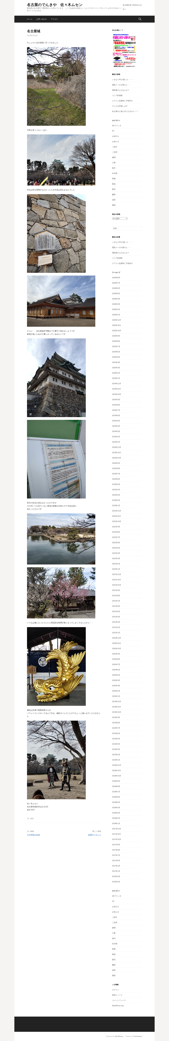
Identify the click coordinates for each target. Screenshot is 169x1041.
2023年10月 (116, 458)
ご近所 (114, 152)
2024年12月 (116, 384)
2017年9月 (116, 845)
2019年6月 (116, 733)
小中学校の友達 (33, 835)
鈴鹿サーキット (94, 835)
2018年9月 (116, 781)
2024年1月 (116, 442)
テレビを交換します (120, 106)
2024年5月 (116, 421)
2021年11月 (116, 580)
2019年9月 (116, 717)
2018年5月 (116, 802)
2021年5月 (116, 611)
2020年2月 (116, 691)
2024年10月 (116, 394)
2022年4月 (116, 553)
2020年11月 (116, 643)
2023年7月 (116, 474)
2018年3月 (116, 813)
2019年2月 (116, 755)
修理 (114, 157)
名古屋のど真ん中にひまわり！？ (125, 111)
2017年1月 (116, 871)
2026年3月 (116, 304)
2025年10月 (116, 331)
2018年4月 (116, 808)
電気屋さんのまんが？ (120, 90)
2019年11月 (116, 707)
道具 (114, 200)
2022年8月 (116, 532)
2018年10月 (116, 776)
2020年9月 (116, 654)
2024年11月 (116, 389)
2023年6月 (116, 479)
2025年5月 (116, 357)
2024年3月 (116, 431)
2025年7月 (116, 346)
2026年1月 (116, 315)
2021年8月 (116, 596)
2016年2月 (116, 882)
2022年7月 (116, 537)
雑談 (32, 818)
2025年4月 (116, 362)
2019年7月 (116, 728)
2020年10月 (116, 648)
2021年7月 (116, 601)
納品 (114, 184)
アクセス (54, 19)
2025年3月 (116, 368)
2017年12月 (116, 829)
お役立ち (115, 136)
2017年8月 (116, 850)
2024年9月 (116, 400)
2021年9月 (116, 590)
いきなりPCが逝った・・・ (122, 79)
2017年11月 (116, 834)
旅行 (114, 168)
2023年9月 (116, 463)
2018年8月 (116, 786)
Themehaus (137, 1036)
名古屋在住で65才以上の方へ (132, 7)
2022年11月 (116, 516)
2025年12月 (116, 320)
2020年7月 (116, 664)
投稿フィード (117, 995)
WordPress (119, 1036)
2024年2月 (116, 437)
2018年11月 (116, 770)
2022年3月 (116, 558)
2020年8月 (116, 659)
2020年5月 (116, 675)
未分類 (114, 173)
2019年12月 (116, 701)
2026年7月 (116, 283)
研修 (114, 179)
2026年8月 (116, 278)
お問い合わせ (41, 19)
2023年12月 (116, 447)
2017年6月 (116, 860)
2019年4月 (116, 744)
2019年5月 (116, 739)
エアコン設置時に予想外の (122, 101)
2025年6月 (116, 352)
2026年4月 (116, 299)
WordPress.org (117, 1006)
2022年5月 (116, 548)
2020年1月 (116, 696)
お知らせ (115, 141)
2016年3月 (116, 876)
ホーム (29, 19)
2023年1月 (116, 505)
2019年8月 (116, 723)
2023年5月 (116, 484)
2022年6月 (116, 543)
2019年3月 (116, 749)
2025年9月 (116, 336)
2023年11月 (116, 452)
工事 (114, 163)
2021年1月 (116, 633)
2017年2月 (116, 866)
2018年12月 (116, 765)
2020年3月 (116, 686)
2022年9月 (116, 527)
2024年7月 (116, 410)
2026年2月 (116, 309)
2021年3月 (116, 622)
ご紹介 (114, 147)
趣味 (114, 194)
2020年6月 (116, 670)
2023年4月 (116, 490)
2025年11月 (116, 325)
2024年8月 (116, 405)
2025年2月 (116, 373)
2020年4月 (116, 680)
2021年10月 (116, 585)
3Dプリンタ (116, 126)
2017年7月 (116, 855)
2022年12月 (116, 511)
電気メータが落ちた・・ (121, 85)
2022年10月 (116, 521)
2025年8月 (116, 341)
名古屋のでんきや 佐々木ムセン (55, 5)
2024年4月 (116, 426)
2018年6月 (116, 797)
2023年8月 (116, 468)
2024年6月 (116, 415)
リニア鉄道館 (117, 95)
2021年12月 (116, 574)
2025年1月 (116, 378)
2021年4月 (116, 617)
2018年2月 (116, 818)
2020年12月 (116, 638)
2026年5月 (116, 293)
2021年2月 (116, 627)
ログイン (115, 990)
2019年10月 (116, 712)
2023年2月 (116, 500)
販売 (114, 189)
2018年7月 (116, 792)
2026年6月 (116, 288)
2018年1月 (116, 823)
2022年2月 (116, 564)
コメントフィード (119, 1000)
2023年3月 (116, 495)
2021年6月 (116, 606)
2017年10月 (116, 839)
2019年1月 (116, 760)
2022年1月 (116, 569)
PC (113, 131)
